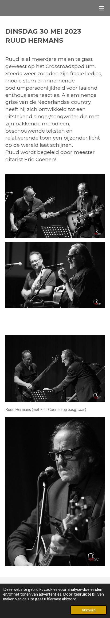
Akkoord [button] (89, 610)
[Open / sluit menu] (101, 8)
